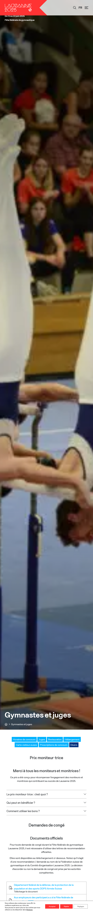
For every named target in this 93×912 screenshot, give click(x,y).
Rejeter (66, 906)
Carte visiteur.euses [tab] (26, 744)
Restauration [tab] (55, 739)
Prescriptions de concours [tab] (53, 744)
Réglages (29, 910)
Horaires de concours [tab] (24, 739)
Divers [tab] (73, 744)
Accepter (52, 906)
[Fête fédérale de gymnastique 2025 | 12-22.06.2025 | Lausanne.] (6, 724)
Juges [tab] (42, 739)
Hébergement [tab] (72, 739)
